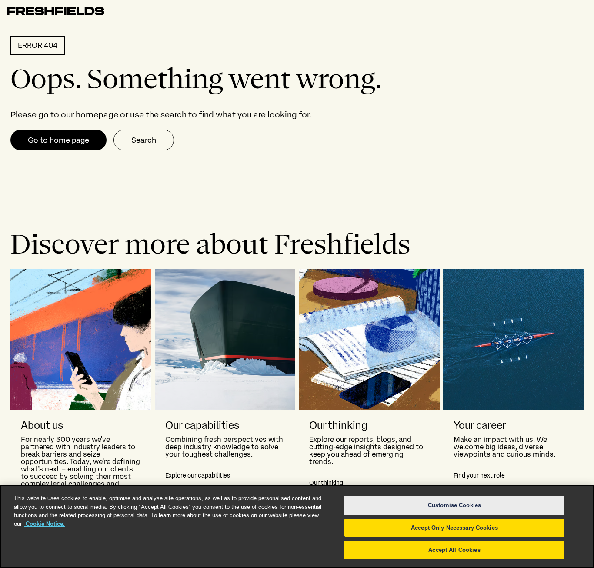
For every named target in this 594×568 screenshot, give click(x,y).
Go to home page (58, 139)
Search (143, 139)
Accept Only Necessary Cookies (454, 528)
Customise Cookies (454, 505)
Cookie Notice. (44, 524)
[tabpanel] (297, 401)
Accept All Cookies (454, 550)
